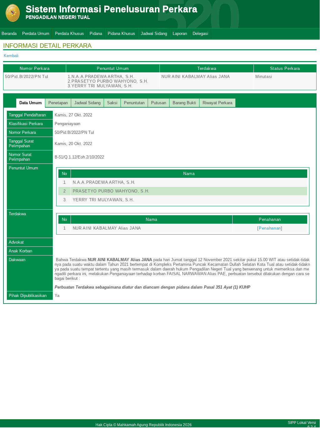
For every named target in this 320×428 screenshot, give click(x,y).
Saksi (112, 102)
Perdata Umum (35, 33)
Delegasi (200, 33)
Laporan (180, 33)
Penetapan (58, 102)
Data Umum (30, 102)
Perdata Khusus (69, 33)
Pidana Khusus (121, 33)
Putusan (158, 102)
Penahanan (270, 228)
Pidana (96, 33)
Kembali (11, 55)
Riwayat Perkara (217, 102)
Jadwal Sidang (154, 33)
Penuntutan (134, 102)
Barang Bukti (184, 102)
